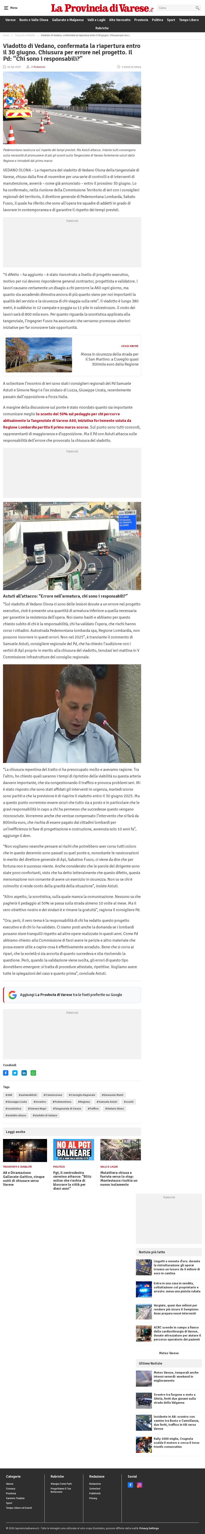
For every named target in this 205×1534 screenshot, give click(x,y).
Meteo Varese (169, 1353)
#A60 (8, 1095)
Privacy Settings (149, 1528)
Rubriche (102, 28)
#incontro (39, 1101)
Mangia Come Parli (61, 1483)
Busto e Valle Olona (33, 20)
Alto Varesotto (120, 20)
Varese (10, 20)
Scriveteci (94, 1488)
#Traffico (93, 1108)
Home (6, 35)
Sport (171, 20)
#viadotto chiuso (15, 1115)
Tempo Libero (189, 20)
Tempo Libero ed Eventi (19, 1508)
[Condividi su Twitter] (15, 1074)
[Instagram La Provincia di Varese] (139, 1486)
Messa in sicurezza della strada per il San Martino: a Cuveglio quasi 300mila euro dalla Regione (110, 359)
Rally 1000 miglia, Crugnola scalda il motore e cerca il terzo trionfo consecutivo (176, 1443)
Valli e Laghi (96, 20)
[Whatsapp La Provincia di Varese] (33, 1074)
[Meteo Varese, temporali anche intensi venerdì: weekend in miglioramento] (144, 1386)
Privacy (93, 1498)
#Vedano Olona (114, 1108)
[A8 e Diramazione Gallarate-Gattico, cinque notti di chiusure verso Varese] (25, 1161)
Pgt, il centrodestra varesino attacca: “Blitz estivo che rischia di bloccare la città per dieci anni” (72, 1180)
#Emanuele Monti (112, 1095)
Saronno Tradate (15, 1498)
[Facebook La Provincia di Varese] (5, 1074)
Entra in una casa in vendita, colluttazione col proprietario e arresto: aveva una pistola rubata (177, 1287)
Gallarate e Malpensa (68, 20)
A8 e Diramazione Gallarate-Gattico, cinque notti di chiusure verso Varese (23, 1178)
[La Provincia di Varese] (102, 8)
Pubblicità (94, 1493)
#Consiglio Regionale (82, 1095)
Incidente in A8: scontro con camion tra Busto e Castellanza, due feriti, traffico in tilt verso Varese (176, 1423)
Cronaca (10, 1488)
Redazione (95, 1483)
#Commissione (52, 1095)
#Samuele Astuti (106, 1101)
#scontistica (13, 1108)
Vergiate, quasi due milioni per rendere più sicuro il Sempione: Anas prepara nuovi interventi (176, 1309)
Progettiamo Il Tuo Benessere (61, 1490)
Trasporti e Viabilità (25, 35)
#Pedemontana (61, 1101)
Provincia (141, 20)
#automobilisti (28, 1095)
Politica (157, 20)
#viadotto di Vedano (45, 1115)
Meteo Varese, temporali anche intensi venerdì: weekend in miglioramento (176, 1377)
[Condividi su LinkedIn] (24, 1074)
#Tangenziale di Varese (67, 1108)
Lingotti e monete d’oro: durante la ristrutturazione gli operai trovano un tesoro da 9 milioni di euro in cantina (177, 1267)
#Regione (84, 1101)
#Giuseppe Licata (16, 1101)
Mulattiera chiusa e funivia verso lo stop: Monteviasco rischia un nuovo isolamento (119, 1178)
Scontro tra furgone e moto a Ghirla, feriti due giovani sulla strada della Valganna (175, 1399)
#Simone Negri (37, 1108)
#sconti (129, 1101)
